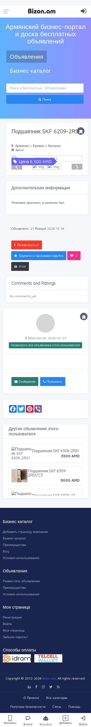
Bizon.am (49, 678)
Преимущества (14, 545)
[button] (77, 158)
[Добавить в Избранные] (80, 131)
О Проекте (31, 698)
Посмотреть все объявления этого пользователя (45, 345)
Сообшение (26, 381)
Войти (83, 724)
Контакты (10, 723)
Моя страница (13, 630)
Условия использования (21, 558)
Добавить (65, 723)
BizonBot (46, 724)
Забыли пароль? (15, 637)
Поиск (46, 99)
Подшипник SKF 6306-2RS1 (55, 450)
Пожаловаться (27, 245)
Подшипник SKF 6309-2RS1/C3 (47, 473)
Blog (6, 551)
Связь (56, 707)
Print (22, 266)
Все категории (56, 698)
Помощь (74, 707)
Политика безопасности (28, 707)
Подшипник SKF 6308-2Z (53, 495)
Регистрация (12, 617)
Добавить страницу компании (25, 532)
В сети (28, 724)
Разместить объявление (21, 581)
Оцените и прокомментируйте (40, 256)
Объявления (26, 56)
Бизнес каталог (30, 70)
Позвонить (54, 381)
